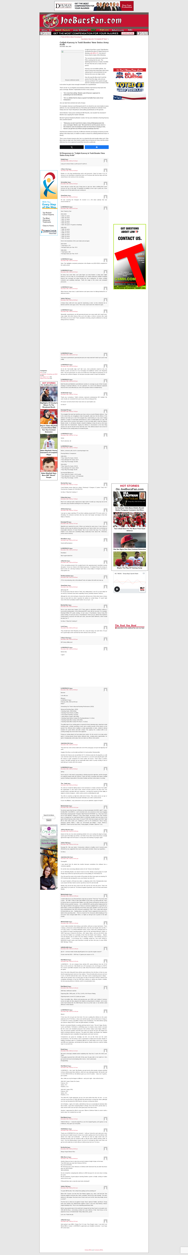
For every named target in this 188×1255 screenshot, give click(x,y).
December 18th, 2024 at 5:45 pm (69, 183)
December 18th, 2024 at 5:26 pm (69, 170)
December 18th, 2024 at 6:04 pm (69, 197)
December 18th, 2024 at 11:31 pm (69, 961)
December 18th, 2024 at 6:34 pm (69, 288)
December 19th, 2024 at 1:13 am (69, 1050)
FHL (41, 372)
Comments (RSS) (98, 1250)
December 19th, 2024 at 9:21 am (69, 1188)
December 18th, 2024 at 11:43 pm (69, 1011)
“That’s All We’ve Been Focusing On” (71, 37)
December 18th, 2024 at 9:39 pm (69, 785)
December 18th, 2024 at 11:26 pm (69, 948)
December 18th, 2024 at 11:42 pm (69, 988)
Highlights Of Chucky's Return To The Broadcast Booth (48, 405)
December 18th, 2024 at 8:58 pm (69, 649)
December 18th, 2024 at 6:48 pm (69, 366)
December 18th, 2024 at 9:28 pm (69, 768)
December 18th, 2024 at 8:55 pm (69, 639)
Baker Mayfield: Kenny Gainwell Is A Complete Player (48, 452)
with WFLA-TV (94, 53)
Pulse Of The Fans (45, 378)
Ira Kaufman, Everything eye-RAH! (48, 374)
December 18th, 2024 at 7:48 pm (69, 499)
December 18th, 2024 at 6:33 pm (69, 272)
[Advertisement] (49, 69)
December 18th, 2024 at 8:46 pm (69, 606)
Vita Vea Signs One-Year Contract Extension (129, 549)
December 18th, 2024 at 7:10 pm (69, 484)
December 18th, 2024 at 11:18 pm (69, 923)
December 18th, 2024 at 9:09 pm (69, 689)
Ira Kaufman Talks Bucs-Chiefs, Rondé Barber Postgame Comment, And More (129, 509)
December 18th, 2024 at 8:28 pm (69, 577)
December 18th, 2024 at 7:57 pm (69, 523)
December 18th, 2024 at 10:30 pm (69, 831)
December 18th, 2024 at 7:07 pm (69, 435)
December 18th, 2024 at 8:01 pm (69, 540)
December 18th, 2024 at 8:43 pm (69, 587)
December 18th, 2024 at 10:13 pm (69, 807)
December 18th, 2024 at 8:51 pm (69, 627)
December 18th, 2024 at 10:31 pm (69, 844)
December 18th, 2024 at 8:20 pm (69, 549)
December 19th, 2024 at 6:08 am (69, 1148)
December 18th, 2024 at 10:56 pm (69, 896)
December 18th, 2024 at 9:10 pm (69, 744)
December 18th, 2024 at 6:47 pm (69, 354)
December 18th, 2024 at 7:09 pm (69, 447)
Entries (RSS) (88, 1250)
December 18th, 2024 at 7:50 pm (69, 510)
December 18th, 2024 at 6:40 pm (69, 300)
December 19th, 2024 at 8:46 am (69, 1158)
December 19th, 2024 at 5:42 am (69, 1130)
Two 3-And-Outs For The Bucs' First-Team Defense (129, 530)
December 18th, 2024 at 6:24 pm (69, 260)
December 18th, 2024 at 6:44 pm (69, 311)
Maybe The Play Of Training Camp (129, 568)
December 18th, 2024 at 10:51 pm (69, 858)
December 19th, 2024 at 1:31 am (69, 1067)
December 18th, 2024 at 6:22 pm (69, 208)
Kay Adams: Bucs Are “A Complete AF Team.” (94, 39)
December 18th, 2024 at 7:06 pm (69, 411)
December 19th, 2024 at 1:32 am (69, 1119)
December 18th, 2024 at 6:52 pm (69, 381)
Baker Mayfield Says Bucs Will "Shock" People (48, 475)
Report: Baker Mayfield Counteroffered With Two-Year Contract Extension (48, 429)
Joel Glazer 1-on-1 (44, 376)
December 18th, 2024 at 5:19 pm (69, 160)
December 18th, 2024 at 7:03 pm (69, 394)
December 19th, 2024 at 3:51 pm (69, 1221)
